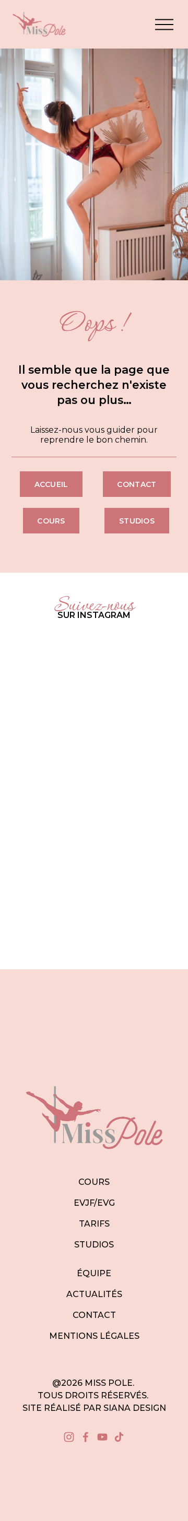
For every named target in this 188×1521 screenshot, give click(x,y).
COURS (94, 1182)
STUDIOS (94, 1245)
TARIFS (94, 1224)
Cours (51, 521)
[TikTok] (119, 1437)
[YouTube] (102, 1437)
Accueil (51, 484)
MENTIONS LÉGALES (94, 1336)
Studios (137, 521)
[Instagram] (69, 1437)
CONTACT (94, 1315)
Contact (136, 484)
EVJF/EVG (94, 1203)
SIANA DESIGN (134, 1408)
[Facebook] (85, 1437)
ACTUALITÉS (94, 1294)
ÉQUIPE (94, 1273)
